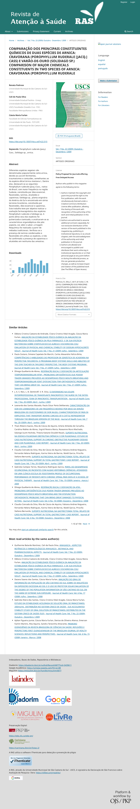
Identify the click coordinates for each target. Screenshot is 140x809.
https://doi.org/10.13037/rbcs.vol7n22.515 (28, 141)
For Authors (103, 101)
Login (132, 2)
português (103, 68)
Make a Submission (108, 80)
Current (57, 31)
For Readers (103, 97)
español (101, 64)
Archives (69, 31)
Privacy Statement (41, 31)
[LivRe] (63, 720)
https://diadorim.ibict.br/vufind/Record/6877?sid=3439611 (45, 665)
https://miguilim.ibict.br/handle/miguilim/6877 (39, 670)
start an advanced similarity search (37, 529)
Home (11, 40)
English (101, 60)
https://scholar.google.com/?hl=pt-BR (44, 668)
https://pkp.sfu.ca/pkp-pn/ (21, 735)
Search (129, 31)
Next (85, 523)
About (8, 31)
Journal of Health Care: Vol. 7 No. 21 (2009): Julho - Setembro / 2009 (52, 350)
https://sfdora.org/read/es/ (48, 772)
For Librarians (103, 105)
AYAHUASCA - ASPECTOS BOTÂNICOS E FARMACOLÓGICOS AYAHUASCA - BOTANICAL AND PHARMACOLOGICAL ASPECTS (47, 548)
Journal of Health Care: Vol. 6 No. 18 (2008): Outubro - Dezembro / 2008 (55, 501)
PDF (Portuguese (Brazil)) (70, 136)
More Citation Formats (67, 314)
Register (124, 2)
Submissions (23, 31)
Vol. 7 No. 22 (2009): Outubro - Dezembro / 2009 (46, 40)
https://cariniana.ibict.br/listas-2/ (24, 747)
